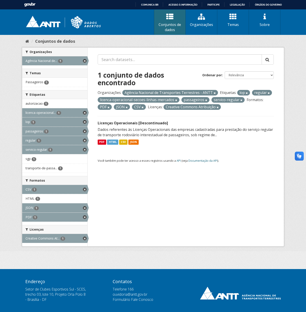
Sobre (265, 24)
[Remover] (215, 93)
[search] (268, 59)
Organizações (201, 24)
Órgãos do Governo (268, 4)
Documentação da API (203, 161)
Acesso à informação (182, 4)
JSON (133, 142)
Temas (233, 24)
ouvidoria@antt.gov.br (130, 294)
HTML (113, 142)
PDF (102, 142)
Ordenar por (212, 75)
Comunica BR (149, 4)
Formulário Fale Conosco (133, 299)
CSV (123, 142)
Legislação (237, 4)
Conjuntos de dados (170, 27)
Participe (213, 4)
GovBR (29, 4)
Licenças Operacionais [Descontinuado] (133, 123)
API (179, 161)
